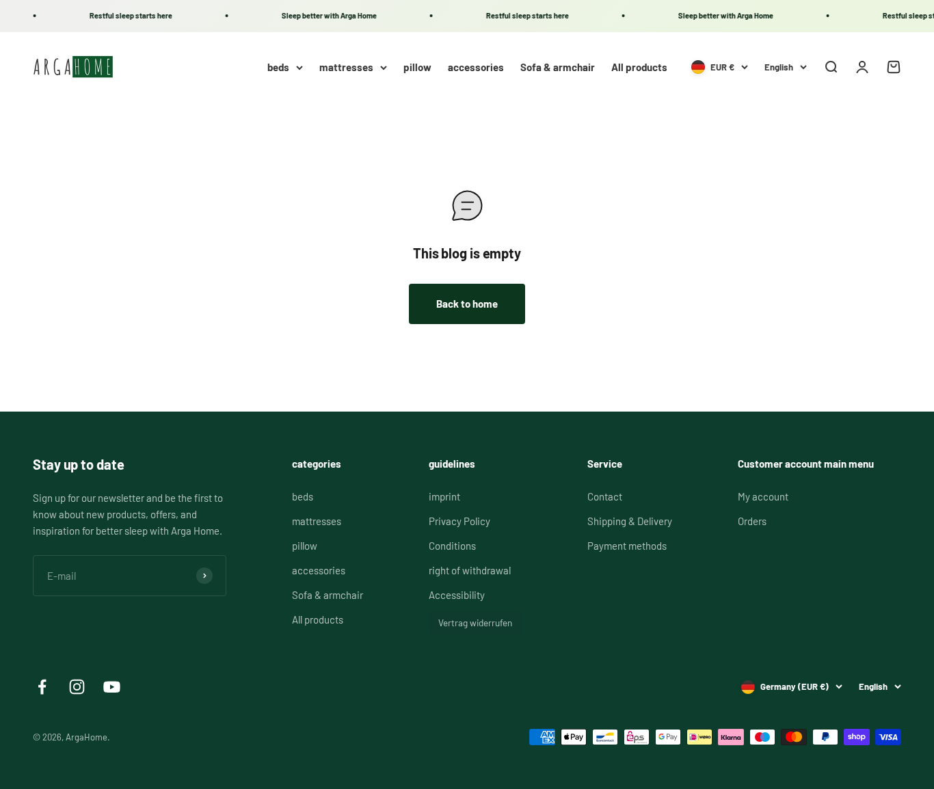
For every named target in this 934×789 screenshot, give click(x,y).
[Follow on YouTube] (112, 687)
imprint (444, 496)
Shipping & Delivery (629, 521)
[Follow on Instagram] (77, 687)
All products (639, 67)
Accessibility (457, 595)
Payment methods (627, 545)
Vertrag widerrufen (475, 622)
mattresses (346, 67)
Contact (604, 496)
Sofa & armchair (557, 67)
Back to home (467, 303)
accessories (476, 67)
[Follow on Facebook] (42, 687)
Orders (752, 521)
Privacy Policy (459, 521)
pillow (417, 67)
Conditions (452, 545)
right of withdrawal (470, 570)
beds (278, 67)
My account (763, 496)
